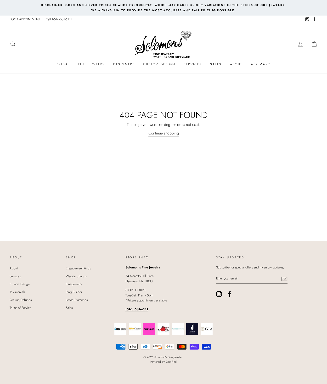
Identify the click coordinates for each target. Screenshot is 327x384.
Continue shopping (163, 133)
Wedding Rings (76, 276)
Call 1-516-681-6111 (59, 19)
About (236, 64)
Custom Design (159, 64)
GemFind (171, 362)
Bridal (63, 64)
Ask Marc (261, 64)
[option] (163, 7)
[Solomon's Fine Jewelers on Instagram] (219, 294)
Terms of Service (20, 307)
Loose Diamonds (77, 299)
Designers (124, 64)
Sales (216, 64)
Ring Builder (74, 291)
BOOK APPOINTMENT (25, 19)
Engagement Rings (78, 268)
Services (193, 64)
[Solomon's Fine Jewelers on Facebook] (229, 294)
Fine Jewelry (91, 64)
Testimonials (17, 291)
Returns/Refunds (21, 299)
